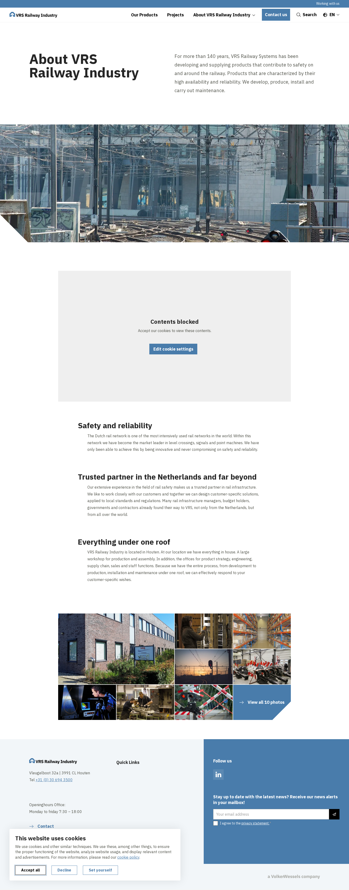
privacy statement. (255, 823)
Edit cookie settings (173, 349)
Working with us (328, 3)
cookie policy (128, 857)
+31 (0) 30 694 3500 (54, 779)
